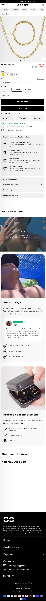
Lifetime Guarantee (10, 184)
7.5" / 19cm (17, 89)
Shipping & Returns (10, 195)
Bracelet (3, 86)
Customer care (12, 547)
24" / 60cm (29, 82)
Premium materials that (17, 137)
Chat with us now (22, 570)
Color (3, 71)
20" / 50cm (6, 82)
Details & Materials (10, 179)
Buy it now (23, 108)
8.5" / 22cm (6, 95)
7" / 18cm (6, 89)
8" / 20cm (28, 89)
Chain (22, 79)
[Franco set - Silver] (31, 501)
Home (3, 14)
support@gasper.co (20, 566)
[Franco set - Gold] (29, 501)
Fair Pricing (7, 190)
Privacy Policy (17, 592)
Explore (8, 554)
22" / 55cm (18, 82)
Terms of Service (28, 592)
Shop (6, 540)
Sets (7, 14)
